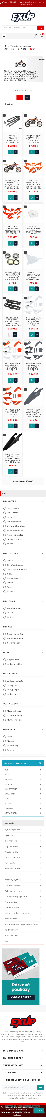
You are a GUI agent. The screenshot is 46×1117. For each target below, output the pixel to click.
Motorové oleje (14, 711)
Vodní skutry (11, 929)
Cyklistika (9, 835)
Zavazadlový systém (16, 896)
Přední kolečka (14, 608)
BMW (23, 774)
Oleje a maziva (13, 857)
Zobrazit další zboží (23, 481)
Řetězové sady (12, 868)
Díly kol (10, 560)
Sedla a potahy (14, 694)
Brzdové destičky (15, 634)
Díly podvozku (12, 846)
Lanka (10, 582)
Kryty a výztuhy (14, 578)
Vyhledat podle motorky (23, 763)
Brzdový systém (13, 879)
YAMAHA (23, 808)
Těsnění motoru (14, 539)
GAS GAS (23, 779)
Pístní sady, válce (15, 535)
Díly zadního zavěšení (17, 569)
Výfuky (10, 544)
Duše (9, 736)
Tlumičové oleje (14, 720)
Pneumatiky (12, 745)
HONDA (23, 784)
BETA (23, 769)
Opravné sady (13, 643)
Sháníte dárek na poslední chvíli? (22, 924)
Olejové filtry (13, 659)
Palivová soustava (15, 530)
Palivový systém (13, 891)
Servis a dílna (12, 907)
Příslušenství (11, 918)
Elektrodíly (10, 863)
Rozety (10, 613)
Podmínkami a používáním (16, 1112)
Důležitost (23, 104)
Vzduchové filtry (14, 664)
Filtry (7, 874)
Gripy (9, 574)
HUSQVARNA (23, 789)
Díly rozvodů (13, 513)
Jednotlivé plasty (15, 681)
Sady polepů (13, 690)
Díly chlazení (13, 508)
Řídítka (10, 591)
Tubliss (10, 750)
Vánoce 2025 (11, 935)
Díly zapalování (14, 521)
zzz (6, 941)
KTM (23, 798)
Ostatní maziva (14, 715)
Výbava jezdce (13, 829)
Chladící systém (13, 885)
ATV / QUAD (23, 813)
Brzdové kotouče (15, 638)
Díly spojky (12, 517)
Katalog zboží (10, 823)
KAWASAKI (23, 793)
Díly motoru (11, 840)
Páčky (10, 587)
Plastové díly (11, 852)
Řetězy (10, 617)
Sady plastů (12, 685)
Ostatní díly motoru (16, 526)
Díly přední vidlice (15, 565)
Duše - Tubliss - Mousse (17, 913)
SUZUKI (23, 803)
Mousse (10, 741)
